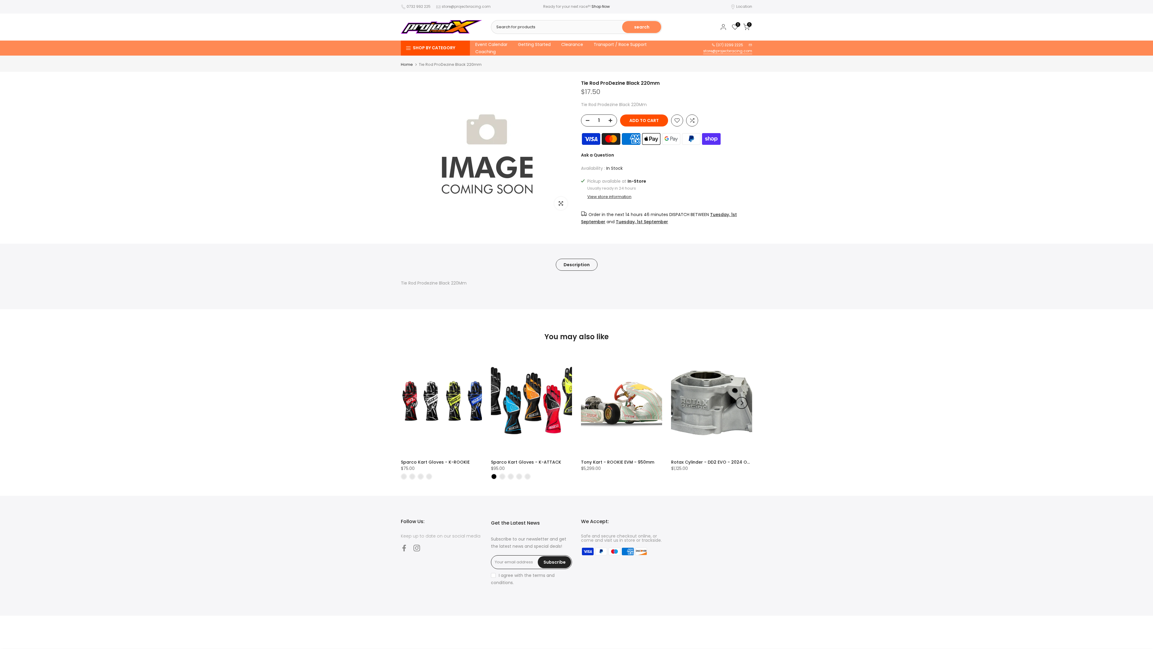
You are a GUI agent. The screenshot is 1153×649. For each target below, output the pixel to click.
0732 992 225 (419, 6)
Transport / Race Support (620, 44)
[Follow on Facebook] (404, 548)
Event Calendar (491, 44)
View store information (609, 197)
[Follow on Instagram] (416, 548)
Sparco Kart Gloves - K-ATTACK (526, 462)
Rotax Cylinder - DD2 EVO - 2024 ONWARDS (718, 462)
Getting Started (534, 44)
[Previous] (411, 403)
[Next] (742, 403)
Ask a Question (597, 155)
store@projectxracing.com (466, 6)
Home (407, 64)
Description (577, 264)
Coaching (485, 52)
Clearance (572, 44)
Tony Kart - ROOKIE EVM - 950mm (617, 462)
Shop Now (601, 6)
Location (744, 6)
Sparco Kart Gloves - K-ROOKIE (435, 462)
